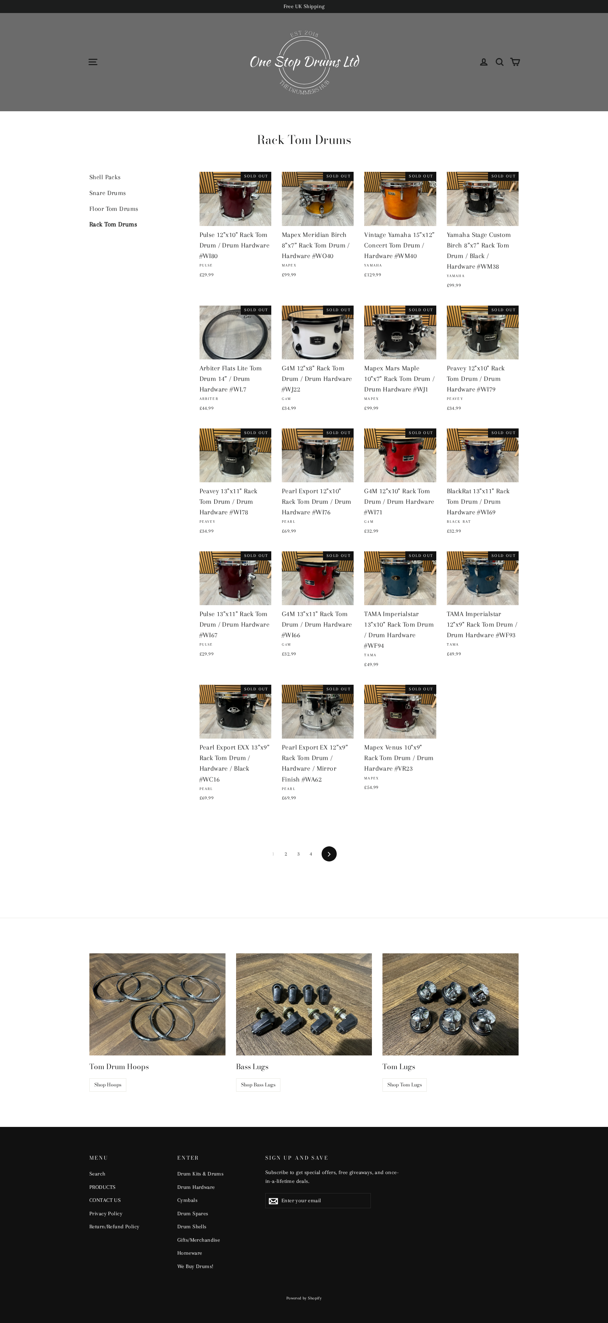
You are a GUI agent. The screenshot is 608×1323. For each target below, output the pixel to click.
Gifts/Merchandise (198, 1240)
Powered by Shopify (304, 1298)
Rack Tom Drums (113, 224)
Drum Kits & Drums (200, 1174)
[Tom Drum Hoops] (157, 1004)
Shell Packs (105, 177)
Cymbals (187, 1200)
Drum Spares (192, 1213)
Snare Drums (107, 192)
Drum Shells (192, 1226)
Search (97, 1174)
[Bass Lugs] (304, 1004)
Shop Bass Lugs (258, 1085)
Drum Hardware (196, 1187)
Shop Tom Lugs (404, 1085)
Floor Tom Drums (113, 208)
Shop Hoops (107, 1085)
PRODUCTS (102, 1187)
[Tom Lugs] (450, 1004)
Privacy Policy (105, 1213)
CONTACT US (105, 1200)
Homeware (189, 1253)
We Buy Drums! (195, 1266)
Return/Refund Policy (114, 1226)
